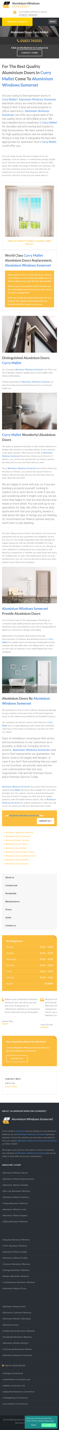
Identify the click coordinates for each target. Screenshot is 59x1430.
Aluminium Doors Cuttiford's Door (21, 856)
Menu (53, 22)
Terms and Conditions (23, 1423)
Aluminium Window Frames (15, 1173)
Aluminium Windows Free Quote (17, 1355)
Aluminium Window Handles (15, 1185)
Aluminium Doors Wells (16, 848)
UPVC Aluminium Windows (15, 1246)
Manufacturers (12, 901)
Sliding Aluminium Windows (15, 1221)
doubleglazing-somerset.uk (15, 1398)
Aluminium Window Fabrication (17, 1318)
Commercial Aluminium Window (17, 1349)
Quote (8, 917)
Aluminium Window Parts (14, 1306)
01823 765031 (28, 15)
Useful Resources (14, 1365)
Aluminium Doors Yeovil (16, 844)
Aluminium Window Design (15, 1252)
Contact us (10, 925)
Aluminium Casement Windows (17, 1312)
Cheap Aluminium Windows (15, 1203)
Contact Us (44, 821)
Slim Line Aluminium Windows (16, 1191)
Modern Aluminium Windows (16, 1276)
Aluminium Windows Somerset (19, 832)
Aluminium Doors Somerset (18, 836)
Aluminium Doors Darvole (17, 863)
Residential (10, 893)
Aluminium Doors (11, 1325)
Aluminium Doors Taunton (17, 840)
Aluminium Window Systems (16, 1197)
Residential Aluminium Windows (17, 1337)
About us (9, 877)
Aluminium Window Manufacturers (18, 1179)
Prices (8, 909)
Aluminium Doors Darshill (17, 859)
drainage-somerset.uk (13, 1373)
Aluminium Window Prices (14, 1288)
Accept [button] (49, 1425)
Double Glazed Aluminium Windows (19, 1331)
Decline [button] (33, 1425)
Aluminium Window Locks (14, 1209)
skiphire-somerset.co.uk (14, 1385)
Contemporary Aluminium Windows (19, 1282)
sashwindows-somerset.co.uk (16, 1379)
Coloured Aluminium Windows (16, 1264)
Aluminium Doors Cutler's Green (20, 852)
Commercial (11, 885)
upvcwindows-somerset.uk (15, 1404)
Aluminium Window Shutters (16, 1343)
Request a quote (17, 22)
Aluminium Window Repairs (15, 1215)
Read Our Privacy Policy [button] (46, 1420)
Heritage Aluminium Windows (16, 1270)
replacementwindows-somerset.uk (18, 1391)
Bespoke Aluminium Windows (16, 1240)
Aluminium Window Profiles (15, 1258)
